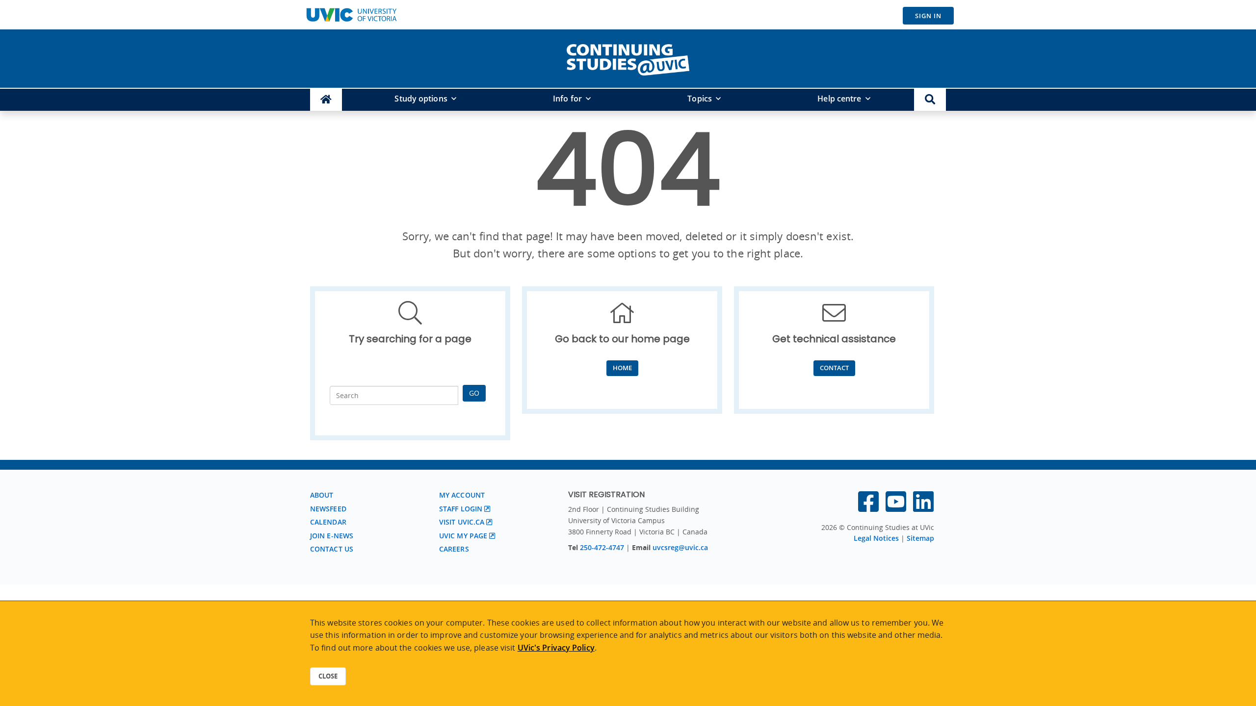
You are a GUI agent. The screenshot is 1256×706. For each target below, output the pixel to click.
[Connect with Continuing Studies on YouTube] (896, 507)
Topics (699, 98)
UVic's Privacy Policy (556, 647)
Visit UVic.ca (461, 522)
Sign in (928, 15)
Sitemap (920, 538)
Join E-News (331, 535)
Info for (567, 98)
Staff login (460, 508)
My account (462, 495)
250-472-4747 (603, 547)
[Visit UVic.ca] (351, 14)
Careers (454, 549)
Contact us (331, 549)
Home (622, 367)
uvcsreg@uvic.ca (680, 547)
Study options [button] (420, 98)
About (322, 495)
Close (328, 676)
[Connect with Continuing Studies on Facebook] (868, 507)
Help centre (839, 98)
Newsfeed (328, 508)
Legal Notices (876, 538)
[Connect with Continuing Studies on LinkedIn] (923, 507)
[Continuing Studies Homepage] (326, 100)
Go (474, 393)
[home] (628, 57)
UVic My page (463, 535)
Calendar (328, 522)
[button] (930, 100)
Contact (834, 367)
